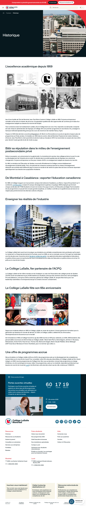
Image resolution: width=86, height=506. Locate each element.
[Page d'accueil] (17, 424)
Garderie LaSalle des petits (37, 256)
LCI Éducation (17, 185)
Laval (27, 365)
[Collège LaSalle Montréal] (11, 7)
